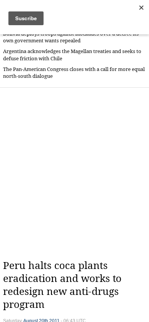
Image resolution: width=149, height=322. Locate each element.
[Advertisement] (74, 173)
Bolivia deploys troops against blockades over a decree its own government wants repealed (71, 37)
